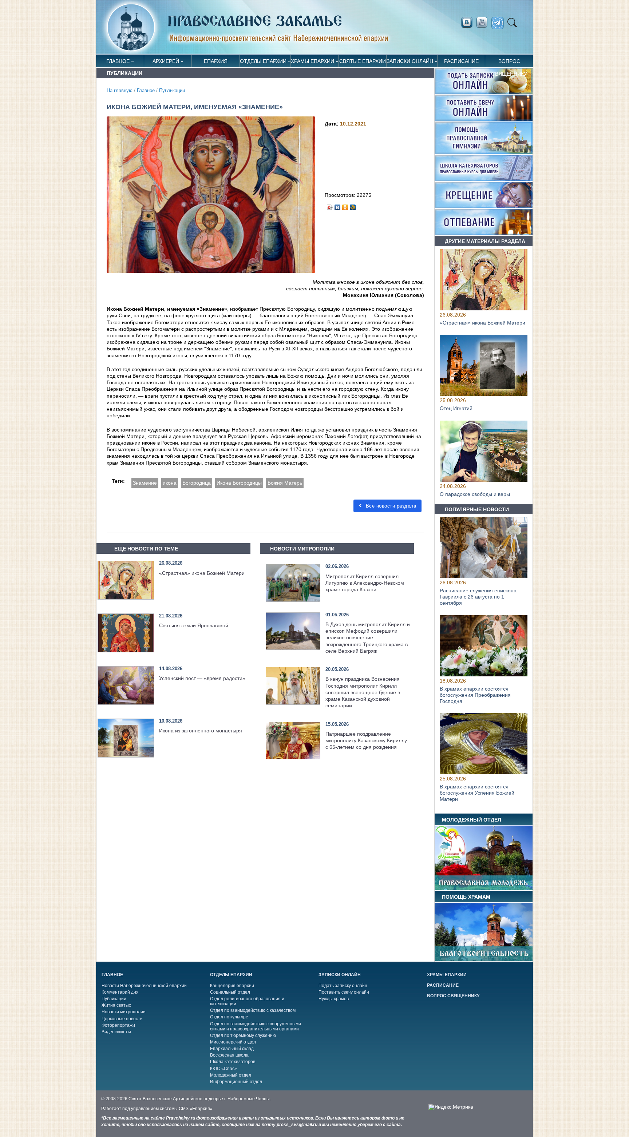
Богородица (196, 483)
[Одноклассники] (345, 205)
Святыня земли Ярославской (193, 625)
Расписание (461, 61)
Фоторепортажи (118, 1025)
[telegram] (499, 23)
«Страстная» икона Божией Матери (202, 573)
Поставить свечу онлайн (344, 992)
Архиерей (166, 61)
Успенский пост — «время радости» (202, 678)
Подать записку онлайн (343, 985)
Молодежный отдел (230, 1075)
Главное (118, 61)
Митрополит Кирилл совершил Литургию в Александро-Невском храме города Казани (364, 582)
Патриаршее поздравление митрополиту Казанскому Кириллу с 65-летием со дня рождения (366, 740)
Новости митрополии (124, 1011)
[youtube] (483, 22)
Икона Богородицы (239, 483)
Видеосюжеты (116, 1031)
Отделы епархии (263, 61)
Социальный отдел (230, 992)
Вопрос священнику (509, 62)
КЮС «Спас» (223, 1068)
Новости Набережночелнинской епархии (144, 985)
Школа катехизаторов (232, 1061)
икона (170, 483)
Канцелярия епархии (232, 985)
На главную (119, 90)
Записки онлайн (410, 61)
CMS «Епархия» (196, 1108)
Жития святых (116, 1005)
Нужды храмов (334, 998)
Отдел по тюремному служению (243, 1035)
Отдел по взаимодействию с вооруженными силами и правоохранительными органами (255, 1026)
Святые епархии (362, 61)
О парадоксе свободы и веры (475, 494)
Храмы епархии (312, 61)
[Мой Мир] (353, 205)
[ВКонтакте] (337, 205)
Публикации (172, 90)
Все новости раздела (390, 506)
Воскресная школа (229, 1055)
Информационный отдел (236, 1081)
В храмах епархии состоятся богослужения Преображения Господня (475, 695)
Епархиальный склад (232, 1048)
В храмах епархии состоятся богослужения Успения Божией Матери (477, 793)
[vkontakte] (466, 22)
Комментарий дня (120, 992)
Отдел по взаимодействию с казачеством (253, 1010)
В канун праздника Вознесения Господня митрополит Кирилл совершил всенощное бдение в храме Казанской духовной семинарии (362, 692)
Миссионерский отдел (233, 1042)
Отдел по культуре (229, 1016)
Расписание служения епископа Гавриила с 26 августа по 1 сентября (478, 597)
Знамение (145, 483)
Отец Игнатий (456, 409)
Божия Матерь (285, 483)
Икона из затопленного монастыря (200, 731)
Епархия (216, 61)
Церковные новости (122, 1018)
